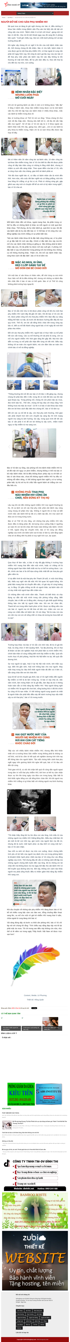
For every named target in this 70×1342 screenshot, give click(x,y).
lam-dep (39, 1314)
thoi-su (28, 1324)
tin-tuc (19, 1328)
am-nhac (20, 1310)
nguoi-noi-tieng (33, 1317)
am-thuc (28, 1310)
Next (59, 447)
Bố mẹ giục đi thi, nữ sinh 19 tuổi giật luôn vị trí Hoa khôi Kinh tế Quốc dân (24, 1149)
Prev (9, 447)
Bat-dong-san (38, 1310)
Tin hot (35, 1324)
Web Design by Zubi (42, 1339)
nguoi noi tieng (21, 1317)
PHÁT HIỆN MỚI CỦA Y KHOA (10, 1113)
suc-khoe (20, 1324)
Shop (45, 1321)
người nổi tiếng (45, 1317)
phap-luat (20, 1321)
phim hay (29, 1321)
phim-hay (37, 1321)
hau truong (20, 1314)
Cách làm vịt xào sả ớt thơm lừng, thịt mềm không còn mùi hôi (20, 1132)
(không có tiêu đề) (7, 1141)
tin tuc (42, 1324)
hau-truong (30, 1314)
